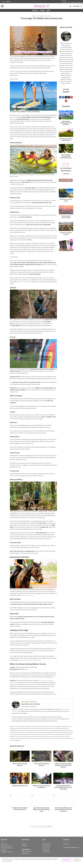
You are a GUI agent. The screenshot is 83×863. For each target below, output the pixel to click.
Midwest (34, 16)
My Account (4, 844)
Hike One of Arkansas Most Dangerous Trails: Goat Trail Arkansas (63, 765)
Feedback (3, 850)
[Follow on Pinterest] (7, 1)
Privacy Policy (46, 846)
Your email (66, 173)
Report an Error (46, 844)
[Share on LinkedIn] (48, 826)
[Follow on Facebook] (1, 1)
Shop (48, 10)
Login (81, 2)
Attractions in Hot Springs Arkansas (41, 764)
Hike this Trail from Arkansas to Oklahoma (41, 786)
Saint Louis (44, 16)
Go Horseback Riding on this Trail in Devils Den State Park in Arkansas (63, 809)
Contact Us (66, 844)
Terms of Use (46, 848)
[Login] (70, 6)
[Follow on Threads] (6, 1)
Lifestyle (35, 10)
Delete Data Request (6, 848)
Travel (42, 10)
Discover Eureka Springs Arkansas (20, 764)
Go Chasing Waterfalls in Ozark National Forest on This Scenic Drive (63, 787)
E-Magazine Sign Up (6, 852)
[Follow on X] (4, 1)
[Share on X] (34, 826)
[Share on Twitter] (37, 826)
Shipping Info (46, 850)
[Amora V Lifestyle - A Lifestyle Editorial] (41, 6)
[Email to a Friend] (43, 826)
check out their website (27, 595)
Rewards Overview (6, 846)
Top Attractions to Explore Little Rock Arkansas (20, 808)
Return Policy (46, 852)
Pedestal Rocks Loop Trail (19, 785)
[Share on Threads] (40, 826)
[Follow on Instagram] (3, 1)
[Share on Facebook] (31, 826)
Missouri (39, 16)
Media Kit (24, 846)
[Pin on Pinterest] (45, 826)
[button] (77, 6)
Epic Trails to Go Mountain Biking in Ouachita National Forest (41, 809)
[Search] (2, 6)
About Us (24, 844)
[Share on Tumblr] (51, 826)
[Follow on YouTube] (9, 1)
